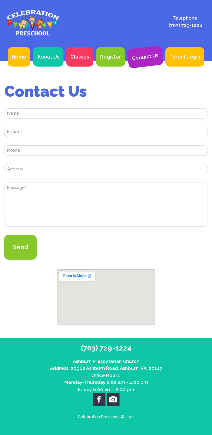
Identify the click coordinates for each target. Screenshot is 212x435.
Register (110, 57)
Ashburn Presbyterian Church (106, 361)
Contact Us (145, 56)
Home (19, 57)
